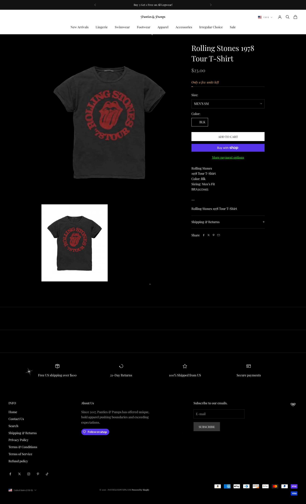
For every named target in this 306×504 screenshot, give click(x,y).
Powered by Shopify (140, 489)
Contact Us (16, 419)
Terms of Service (20, 454)
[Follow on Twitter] (19, 474)
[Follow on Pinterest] (38, 474)
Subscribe (207, 427)
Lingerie (102, 27)
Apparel (162, 27)
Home (12, 412)
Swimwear (122, 27)
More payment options (228, 157)
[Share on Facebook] (203, 235)
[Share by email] (218, 235)
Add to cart (228, 136)
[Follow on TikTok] (47, 474)
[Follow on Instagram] (28, 474)
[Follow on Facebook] (10, 474)
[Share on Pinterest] (213, 235)
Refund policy (18, 461)
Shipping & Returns (22, 433)
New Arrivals (79, 27)
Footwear (143, 27)
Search (13, 426)
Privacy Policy (18, 440)
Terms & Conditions (22, 447)
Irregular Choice (211, 27)
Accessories (183, 27)
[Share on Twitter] (208, 235)
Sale (233, 27)
